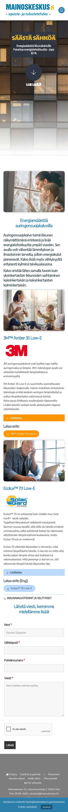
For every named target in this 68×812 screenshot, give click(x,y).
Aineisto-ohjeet (17, 778)
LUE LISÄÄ (33, 84)
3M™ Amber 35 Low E (23, 433)
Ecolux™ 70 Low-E (21, 588)
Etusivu (13, 774)
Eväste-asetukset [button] (27, 806)
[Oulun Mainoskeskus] (29, 16)
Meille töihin (34, 778)
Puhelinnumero (14, 660)
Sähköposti (12, 642)
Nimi (8, 624)
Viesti (8, 678)
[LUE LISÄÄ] (33, 73)
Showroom (54, 774)
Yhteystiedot (50, 778)
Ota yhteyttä (34, 782)
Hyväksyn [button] (46, 807)
